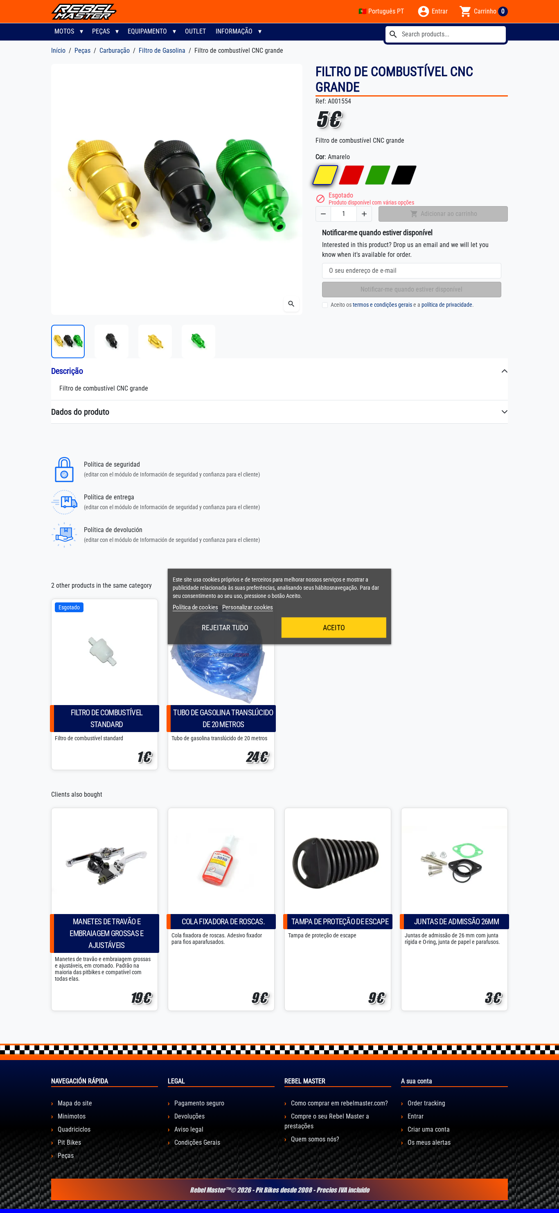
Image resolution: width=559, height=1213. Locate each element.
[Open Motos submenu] (81, 31)
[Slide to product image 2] (111, 341)
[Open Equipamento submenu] (174, 31)
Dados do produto (80, 412)
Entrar (415, 1116)
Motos (64, 31)
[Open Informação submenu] (260, 31)
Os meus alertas (428, 1142)
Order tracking (425, 1103)
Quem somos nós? (314, 1139)
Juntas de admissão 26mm (456, 921)
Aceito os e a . (402, 304)
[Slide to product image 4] (198, 341)
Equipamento (147, 31)
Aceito (334, 627)
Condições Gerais (196, 1142)
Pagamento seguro (198, 1103)
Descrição (67, 371)
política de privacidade (447, 304)
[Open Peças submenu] (117, 31)
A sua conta (416, 1081)
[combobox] (445, 34)
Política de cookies (195, 607)
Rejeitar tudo (225, 627)
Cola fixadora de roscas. (223, 921)
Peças (101, 31)
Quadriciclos (73, 1129)
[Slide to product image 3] (155, 341)
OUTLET (195, 31)
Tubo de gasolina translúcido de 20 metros (223, 718)
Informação (234, 31)
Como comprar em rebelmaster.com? (338, 1103)
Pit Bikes (68, 1142)
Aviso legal (188, 1129)
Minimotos (71, 1116)
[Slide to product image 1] (68, 341)
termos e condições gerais (382, 304)
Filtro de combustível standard (106, 718)
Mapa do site (74, 1103)
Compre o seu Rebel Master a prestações (326, 1121)
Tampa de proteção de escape (339, 921)
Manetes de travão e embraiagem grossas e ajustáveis (106, 933)
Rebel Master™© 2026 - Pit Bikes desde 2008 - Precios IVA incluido (279, 1190)
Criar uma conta (428, 1129)
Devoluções (189, 1116)
